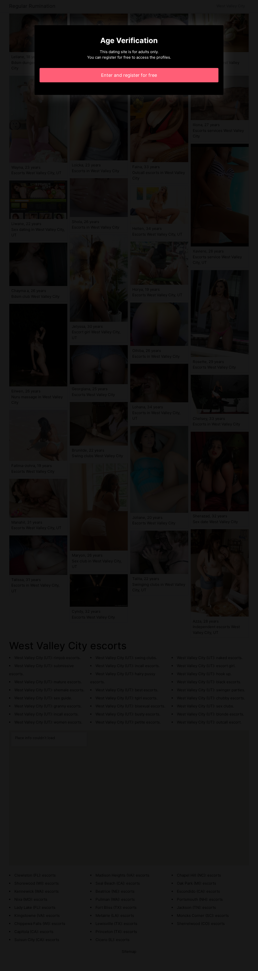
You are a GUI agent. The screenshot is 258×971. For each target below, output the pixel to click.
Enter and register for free (129, 75)
